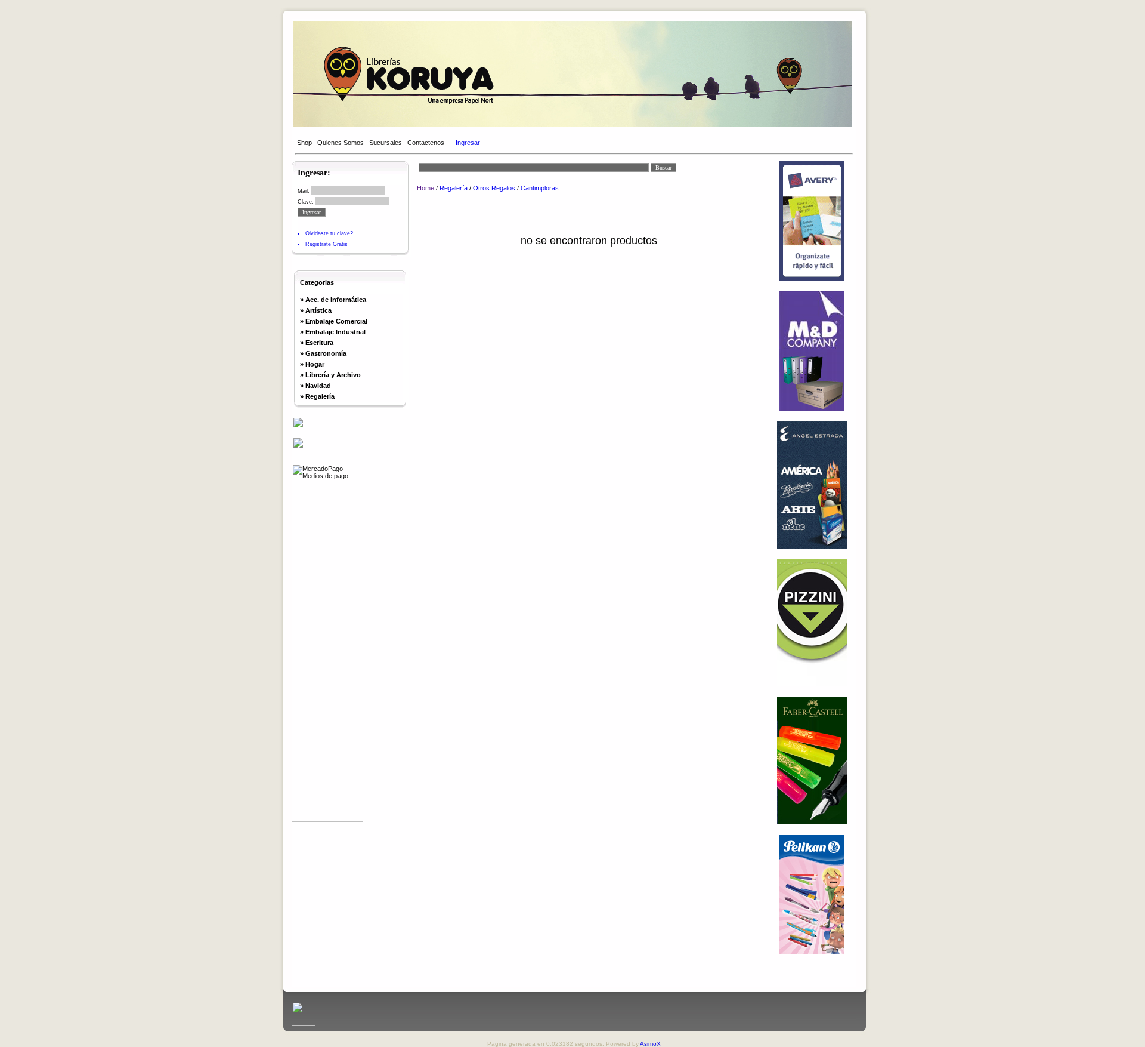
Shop (304, 142)
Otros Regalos (494, 188)
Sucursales (385, 142)
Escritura (319, 342)
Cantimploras (540, 188)
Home (425, 188)
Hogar (314, 364)
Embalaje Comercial (336, 321)
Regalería (320, 396)
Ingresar (468, 142)
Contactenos (425, 142)
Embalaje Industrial (335, 331)
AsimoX (650, 1043)
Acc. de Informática (335, 299)
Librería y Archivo (333, 374)
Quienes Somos (340, 142)
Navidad (318, 385)
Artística (318, 310)
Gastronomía (325, 353)
